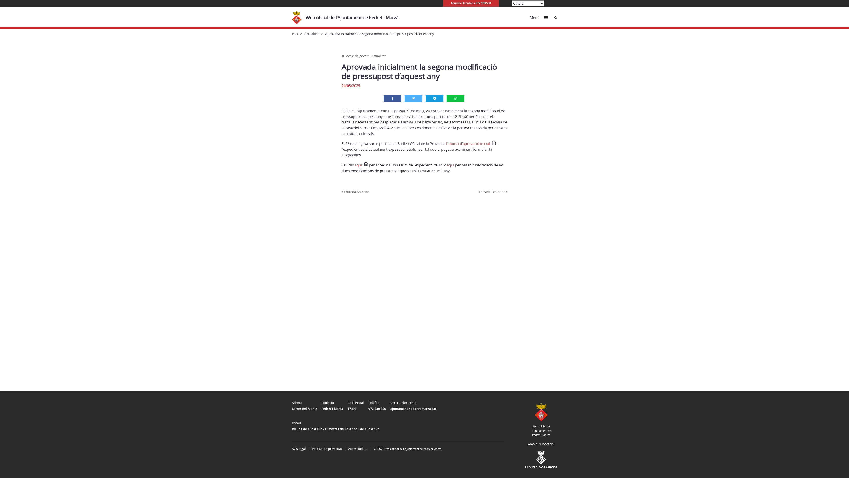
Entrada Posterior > (493, 192)
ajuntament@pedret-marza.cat (413, 409)
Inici (295, 33)
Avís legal (299, 449)
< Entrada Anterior (355, 192)
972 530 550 (377, 409)
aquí (358, 165)
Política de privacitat (327, 449)
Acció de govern (358, 56)
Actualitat (311, 33)
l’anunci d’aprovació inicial (468, 143)
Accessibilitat (358, 449)
